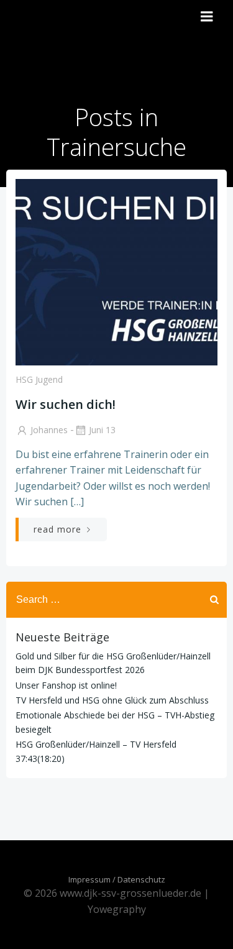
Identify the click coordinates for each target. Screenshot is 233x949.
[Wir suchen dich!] (116, 271)
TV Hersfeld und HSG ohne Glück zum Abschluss (112, 700)
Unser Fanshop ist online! (66, 685)
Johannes (49, 430)
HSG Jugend (39, 379)
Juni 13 (102, 430)
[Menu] (206, 16)
